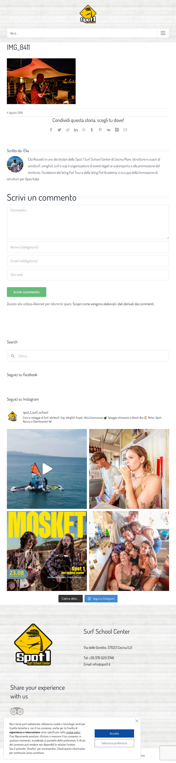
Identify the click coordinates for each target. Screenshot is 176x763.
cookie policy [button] (73, 732)
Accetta (114, 733)
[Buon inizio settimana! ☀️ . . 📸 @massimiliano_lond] (129, 469)
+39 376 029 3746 (101, 657)
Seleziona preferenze (114, 743)
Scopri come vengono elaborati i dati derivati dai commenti (113, 304)
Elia (26, 150)
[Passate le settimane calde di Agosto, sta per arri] (47, 469)
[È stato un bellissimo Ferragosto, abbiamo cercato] (129, 551)
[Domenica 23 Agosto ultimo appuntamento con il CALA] (47, 551)
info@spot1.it (101, 664)
